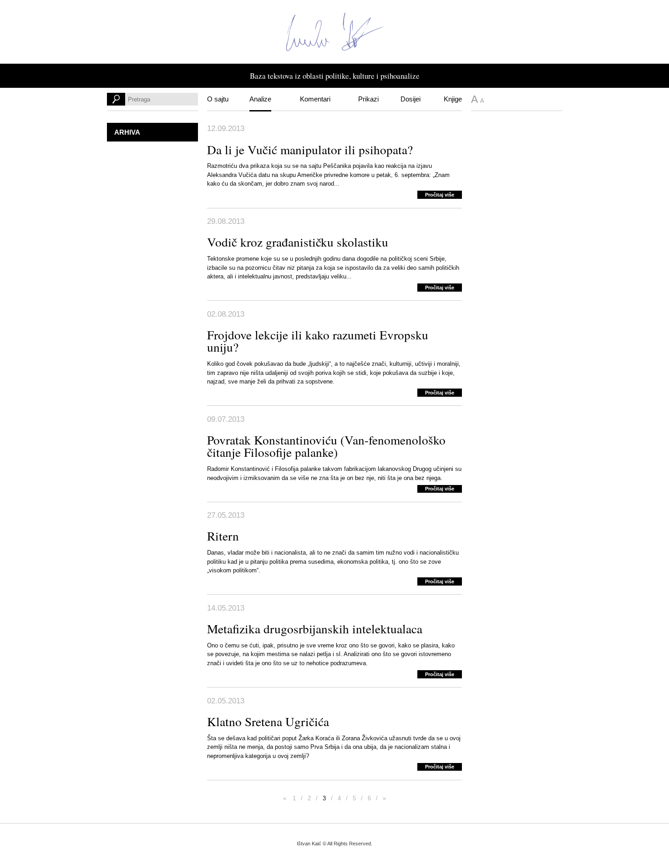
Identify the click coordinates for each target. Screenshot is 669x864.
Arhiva (127, 132)
